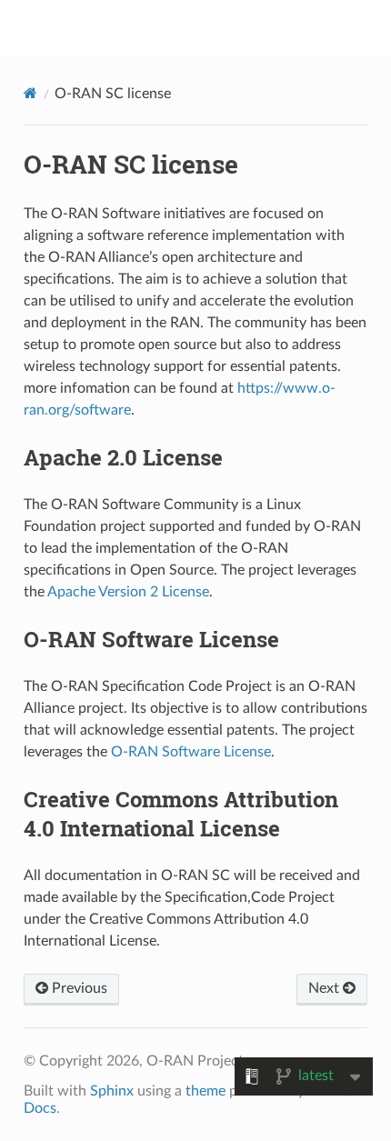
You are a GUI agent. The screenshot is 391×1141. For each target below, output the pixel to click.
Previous (77, 988)
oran (207, 28)
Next (325, 988)
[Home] (30, 93)
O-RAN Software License (191, 752)
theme (205, 1091)
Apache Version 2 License (128, 592)
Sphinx (112, 1091)
